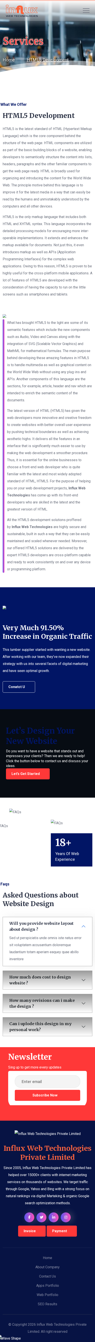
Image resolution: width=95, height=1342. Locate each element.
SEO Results (47, 1304)
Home (47, 1258)
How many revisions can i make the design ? (42, 1003)
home (9, 59)
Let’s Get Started (25, 774)
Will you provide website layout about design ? (41, 926)
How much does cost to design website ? (40, 980)
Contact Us (47, 1276)
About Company (47, 1267)
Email (12, 1088)
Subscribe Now (45, 1095)
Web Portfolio (47, 1295)
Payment (59, 1231)
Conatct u (16, 687)
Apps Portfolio (47, 1285)
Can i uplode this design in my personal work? (40, 1026)
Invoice (30, 1231)
